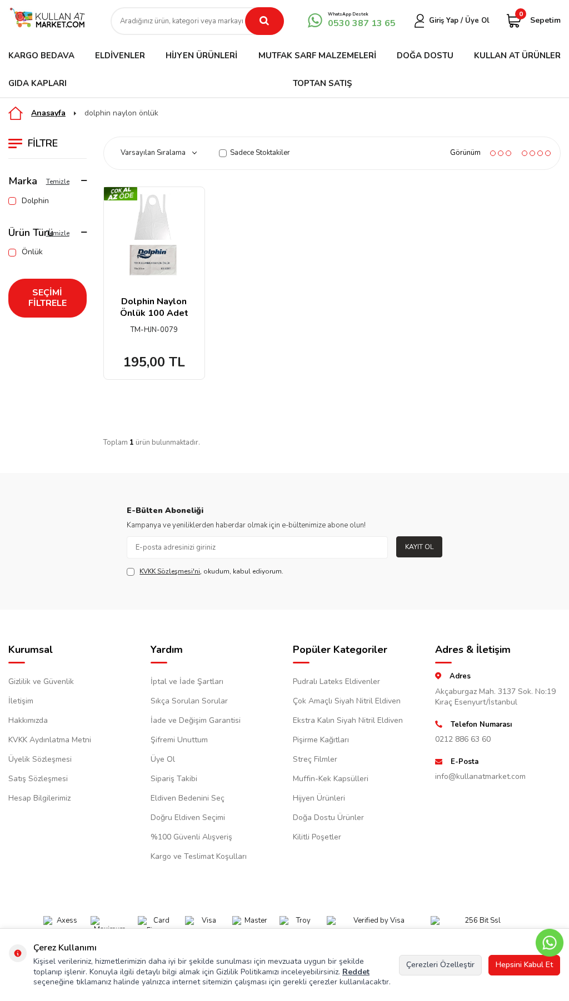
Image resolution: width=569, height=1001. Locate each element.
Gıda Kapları (37, 83)
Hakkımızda (28, 720)
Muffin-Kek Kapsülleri (330, 778)
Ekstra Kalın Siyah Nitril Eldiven (348, 720)
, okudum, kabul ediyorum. (211, 571)
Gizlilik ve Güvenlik (41, 681)
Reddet (356, 972)
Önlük (32, 252)
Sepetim (540, 20)
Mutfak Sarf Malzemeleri (317, 55)
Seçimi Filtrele (47, 297)
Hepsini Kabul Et (524, 964)
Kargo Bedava (41, 55)
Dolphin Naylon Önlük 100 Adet (154, 307)
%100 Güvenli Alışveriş (191, 837)
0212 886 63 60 (463, 739)
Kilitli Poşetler (317, 837)
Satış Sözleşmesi (38, 778)
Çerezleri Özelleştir (440, 964)
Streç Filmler (315, 759)
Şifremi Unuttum (179, 740)
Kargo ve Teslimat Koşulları (199, 856)
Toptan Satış (322, 83)
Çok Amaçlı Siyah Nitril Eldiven (347, 701)
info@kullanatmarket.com (480, 776)
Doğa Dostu (425, 55)
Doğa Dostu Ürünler (328, 817)
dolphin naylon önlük (121, 113)
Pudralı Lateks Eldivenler (336, 681)
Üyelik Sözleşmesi (40, 759)
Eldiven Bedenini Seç (187, 798)
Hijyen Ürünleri (201, 55)
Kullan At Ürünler (517, 55)
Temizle (57, 181)
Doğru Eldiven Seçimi (188, 817)
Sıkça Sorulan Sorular (189, 701)
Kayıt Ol (419, 546)
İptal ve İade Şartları (187, 681)
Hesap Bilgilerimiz (39, 798)
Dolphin (35, 201)
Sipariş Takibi (174, 778)
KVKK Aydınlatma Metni (49, 740)
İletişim (20, 701)
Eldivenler (120, 55)
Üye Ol (163, 759)
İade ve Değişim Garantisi (196, 720)
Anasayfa (48, 113)
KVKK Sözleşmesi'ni (169, 571)
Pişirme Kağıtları (321, 740)
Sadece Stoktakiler (260, 153)
